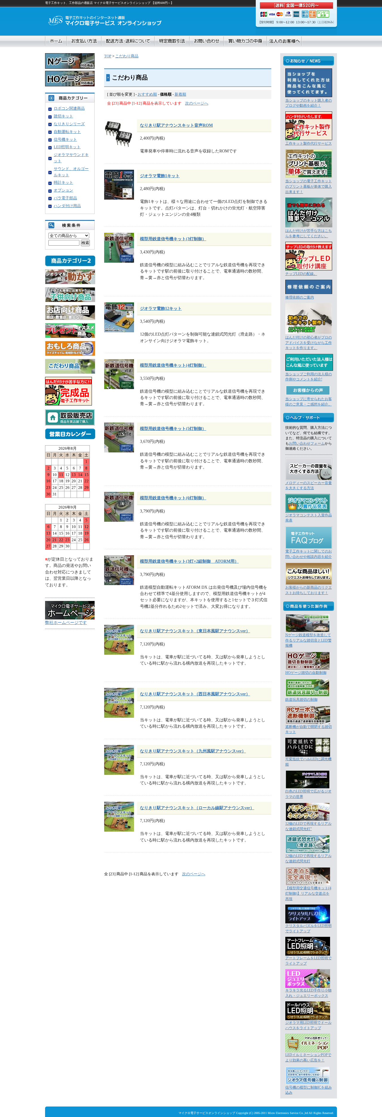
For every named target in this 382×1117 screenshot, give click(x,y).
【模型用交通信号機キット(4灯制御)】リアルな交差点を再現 (308, 893)
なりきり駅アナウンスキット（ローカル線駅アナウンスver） (197, 807)
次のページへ (196, 103)
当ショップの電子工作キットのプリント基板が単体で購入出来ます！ (308, 186)
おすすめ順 (147, 94)
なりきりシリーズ (69, 124)
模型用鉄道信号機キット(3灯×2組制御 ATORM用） (189, 561)
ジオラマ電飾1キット (160, 175)
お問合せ (207, 41)
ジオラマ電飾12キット (161, 308)
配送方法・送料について (128, 41)
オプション (63, 190)
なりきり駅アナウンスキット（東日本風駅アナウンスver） (195, 630)
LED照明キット (67, 147)
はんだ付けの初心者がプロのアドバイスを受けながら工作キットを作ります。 (308, 343)
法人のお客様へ (284, 41)
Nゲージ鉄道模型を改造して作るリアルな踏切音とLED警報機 (308, 640)
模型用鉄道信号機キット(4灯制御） (173, 365)
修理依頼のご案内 (299, 297)
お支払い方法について (84, 41)
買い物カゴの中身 (245, 41)
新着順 (180, 94)
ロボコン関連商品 (69, 108)
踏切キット (63, 116)
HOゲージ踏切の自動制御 (305, 673)
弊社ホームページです (66, 622)
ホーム (56, 41)
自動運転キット (67, 131)
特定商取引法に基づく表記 (172, 41)
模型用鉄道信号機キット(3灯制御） (173, 238)
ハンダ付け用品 (67, 205)
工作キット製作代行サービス (308, 144)
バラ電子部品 (65, 198)
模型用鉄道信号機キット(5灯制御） (173, 428)
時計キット (63, 182)
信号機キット (65, 139)
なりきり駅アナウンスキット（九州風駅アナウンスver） (193, 751)
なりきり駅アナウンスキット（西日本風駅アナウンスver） (195, 693)
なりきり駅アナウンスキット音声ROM (176, 125)
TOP (107, 56)
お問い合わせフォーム (307, 444)
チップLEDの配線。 (301, 274)
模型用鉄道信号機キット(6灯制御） (173, 497)
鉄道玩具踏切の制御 (301, 700)
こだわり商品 (126, 56)
